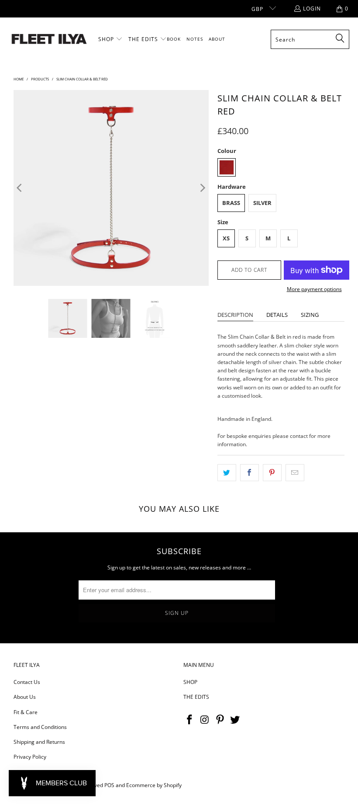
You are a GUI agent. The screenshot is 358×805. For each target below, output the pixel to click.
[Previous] (20, 187)
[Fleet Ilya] (49, 39)
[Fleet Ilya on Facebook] (189, 720)
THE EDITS (196, 697)
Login (312, 8)
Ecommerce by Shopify (154, 785)
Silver (262, 203)
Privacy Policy (30, 756)
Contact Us (27, 682)
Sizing (310, 315)
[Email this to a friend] (295, 472)
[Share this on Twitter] (226, 472)
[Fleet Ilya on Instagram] (205, 720)
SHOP (190, 682)
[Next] (202, 187)
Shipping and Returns (39, 742)
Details (277, 315)
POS (109, 785)
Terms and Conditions (40, 727)
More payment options (314, 289)
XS (226, 238)
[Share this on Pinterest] (272, 472)
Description (235, 315)
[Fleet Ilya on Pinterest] (220, 720)
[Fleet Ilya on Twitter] (235, 720)
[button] (110, 39)
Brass (231, 203)
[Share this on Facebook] (249, 472)
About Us (25, 697)
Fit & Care (26, 712)
